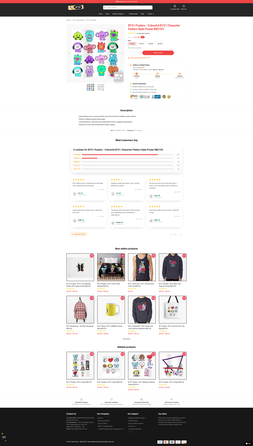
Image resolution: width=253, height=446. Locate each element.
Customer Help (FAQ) (134, 429)
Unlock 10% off (4, 437)
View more (126, 339)
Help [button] (249, 443)
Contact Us (131, 426)
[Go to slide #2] (101, 87)
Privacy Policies (102, 423)
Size (129, 40)
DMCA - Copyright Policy (105, 426)
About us (100, 418)
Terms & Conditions (104, 421)
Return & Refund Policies (135, 423)
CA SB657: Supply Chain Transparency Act (110, 429)
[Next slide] (122, 53)
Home (68, 20)
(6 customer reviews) (143, 33)
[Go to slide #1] (90, 87)
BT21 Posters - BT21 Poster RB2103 (79, 382)
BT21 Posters (91, 20)
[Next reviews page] (181, 234)
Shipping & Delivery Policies (136, 418)
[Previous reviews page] (171, 234)
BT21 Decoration (79, 20)
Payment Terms (133, 421)
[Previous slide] (69, 53)
